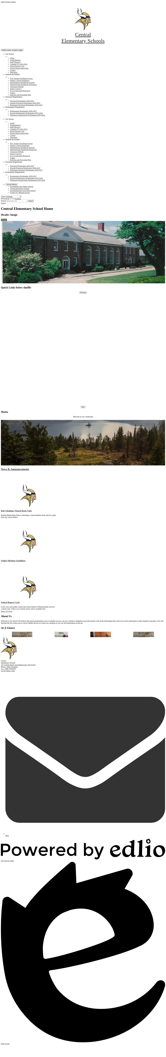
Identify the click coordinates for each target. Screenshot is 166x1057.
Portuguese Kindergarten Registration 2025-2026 (27, 115)
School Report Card (17, 66)
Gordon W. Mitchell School (20, 193)
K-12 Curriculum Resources (20, 91)
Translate (17, 199)
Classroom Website (17, 87)
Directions (13, 72)
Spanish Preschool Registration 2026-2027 (25, 103)
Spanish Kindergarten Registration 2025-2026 (26, 113)
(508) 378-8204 (12, 667)
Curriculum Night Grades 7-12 (30, 430)
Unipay (12, 93)
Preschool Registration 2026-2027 (22, 101)
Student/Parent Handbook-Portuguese (23, 85)
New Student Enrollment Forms (21, 78)
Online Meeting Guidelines (13, 561)
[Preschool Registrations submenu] (6, 99)
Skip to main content (8, 2)
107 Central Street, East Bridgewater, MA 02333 (18, 665)
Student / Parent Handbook (19, 81)
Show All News (6, 611)
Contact (12, 70)
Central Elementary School (19, 189)
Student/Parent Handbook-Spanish (22, 83)
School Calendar (10, 421)
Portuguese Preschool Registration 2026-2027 (26, 105)
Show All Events (7, 464)
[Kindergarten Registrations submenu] (6, 109)
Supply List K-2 (15, 89)
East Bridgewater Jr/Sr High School (22, 191)
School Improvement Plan (19, 68)
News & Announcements (15, 469)
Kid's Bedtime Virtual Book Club (16, 511)
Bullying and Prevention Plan (20, 95)
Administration (15, 60)
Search (3, 201)
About (12, 58)
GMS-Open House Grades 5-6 (30, 456)
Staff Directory (15, 62)
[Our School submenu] (6, 56)
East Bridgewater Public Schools (21, 187)
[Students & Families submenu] (6, 142)
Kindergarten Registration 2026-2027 (23, 111)
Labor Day (21, 444)
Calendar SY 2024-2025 (18, 64)
